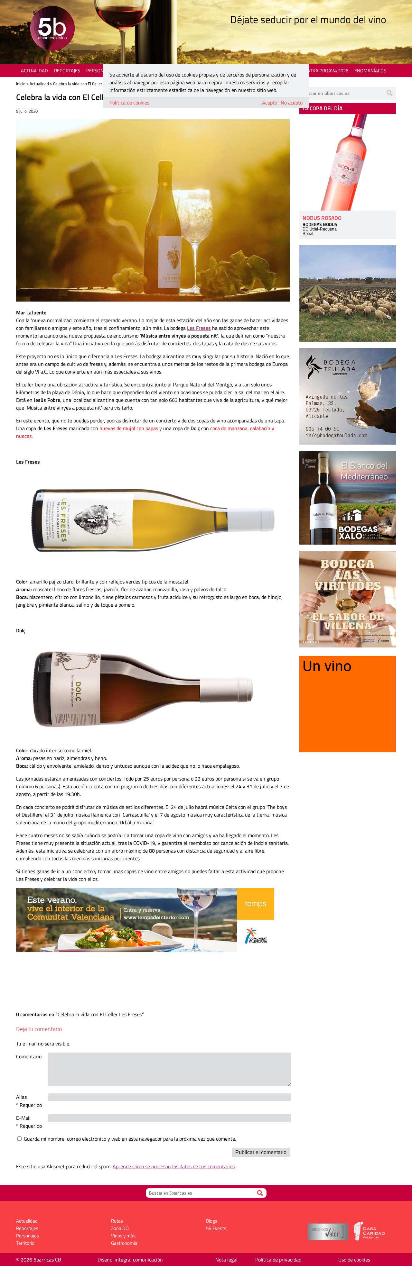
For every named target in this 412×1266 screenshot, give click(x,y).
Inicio (20, 83)
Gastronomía (124, 1243)
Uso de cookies (354, 1259)
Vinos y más (123, 1235)
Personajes (99, 70)
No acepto (292, 102)
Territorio (25, 1243)
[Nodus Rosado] (347, 162)
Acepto (269, 102)
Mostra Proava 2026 (324, 70)
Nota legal (226, 1259)
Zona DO (120, 1228)
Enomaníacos (370, 70)
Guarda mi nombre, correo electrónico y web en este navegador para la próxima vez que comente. (130, 1139)
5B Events (216, 1228)
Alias (21, 1097)
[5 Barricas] (52, 29)
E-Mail (23, 1118)
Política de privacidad (278, 1259)
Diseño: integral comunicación (130, 1259)
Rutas (117, 1221)
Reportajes (67, 70)
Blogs (211, 1221)
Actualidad (34, 70)
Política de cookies (129, 102)
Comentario (29, 1056)
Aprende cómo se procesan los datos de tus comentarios (174, 1166)
